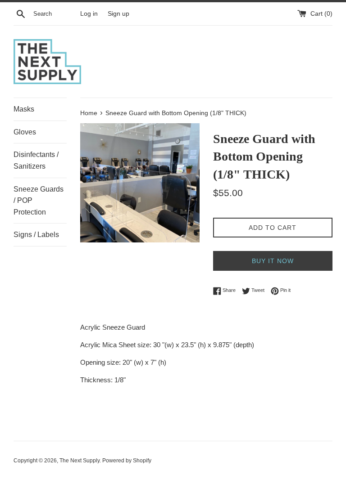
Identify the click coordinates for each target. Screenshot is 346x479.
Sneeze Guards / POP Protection (39, 200)
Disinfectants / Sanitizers (36, 160)
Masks (24, 109)
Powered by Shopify (126, 460)
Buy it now (273, 260)
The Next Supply (79, 460)
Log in (89, 13)
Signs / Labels (36, 234)
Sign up (118, 13)
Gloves (25, 132)
